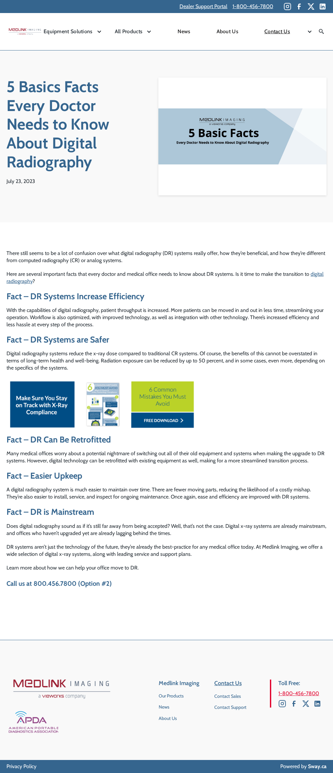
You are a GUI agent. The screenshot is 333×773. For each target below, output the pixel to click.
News (184, 31)
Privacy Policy (21, 766)
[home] (25, 31)
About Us (227, 31)
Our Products (171, 696)
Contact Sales (227, 696)
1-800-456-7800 (253, 6)
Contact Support (230, 707)
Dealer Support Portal (203, 6)
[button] (73, 31)
